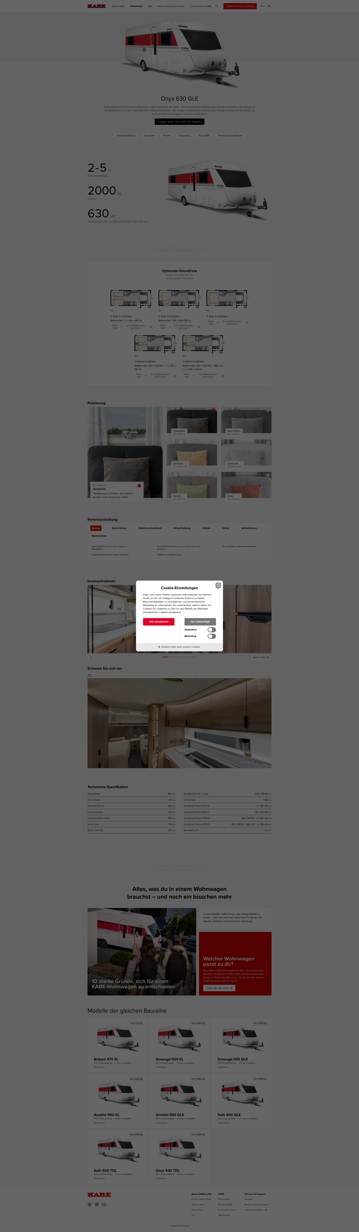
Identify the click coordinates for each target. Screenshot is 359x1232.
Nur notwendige (200, 621)
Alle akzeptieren (158, 621)
